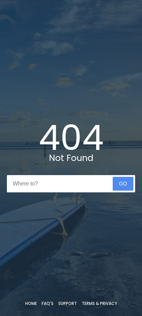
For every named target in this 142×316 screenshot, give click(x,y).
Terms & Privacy (99, 303)
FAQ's (47, 303)
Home (31, 303)
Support (67, 303)
